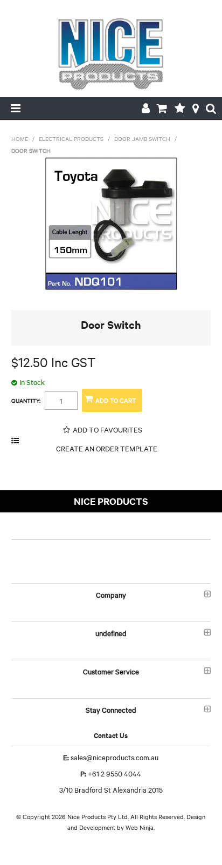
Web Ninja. (140, 827)
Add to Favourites (107, 429)
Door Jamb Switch (142, 138)
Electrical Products (71, 138)
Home (19, 138)
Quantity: (25, 400)
